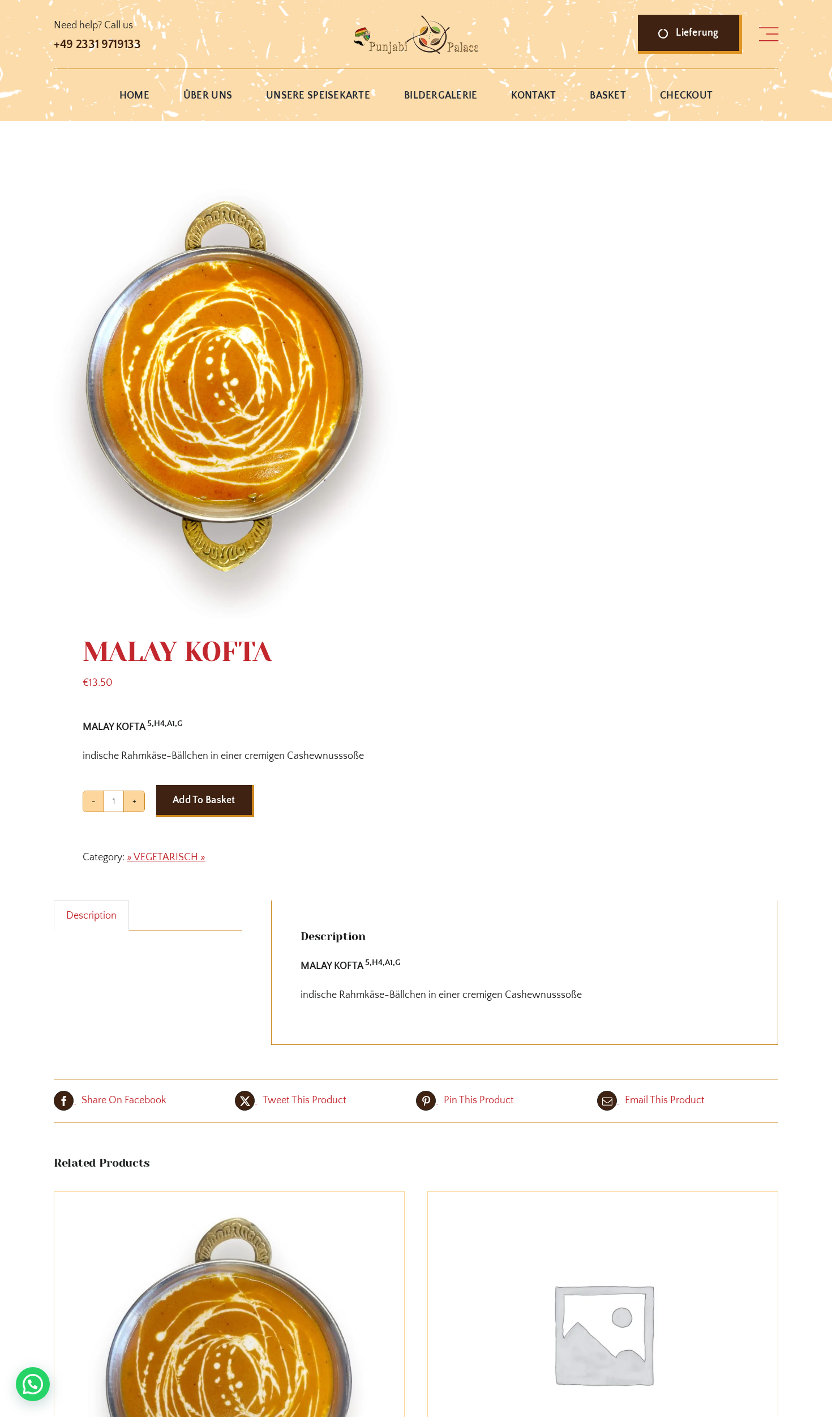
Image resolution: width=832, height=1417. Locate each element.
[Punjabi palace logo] (416, 20)
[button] (33, 1384)
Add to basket (204, 800)
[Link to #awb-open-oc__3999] (768, 34)
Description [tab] (91, 915)
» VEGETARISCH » (166, 857)
